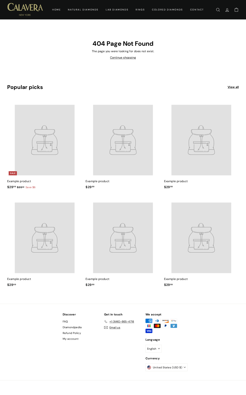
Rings (140, 9)
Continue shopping (123, 57)
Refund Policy (72, 333)
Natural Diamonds (83, 9)
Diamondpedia (72, 327)
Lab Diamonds (117, 9)
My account (71, 339)
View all (233, 87)
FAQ (65, 321)
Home (56, 9)
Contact (197, 9)
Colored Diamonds (167, 9)
